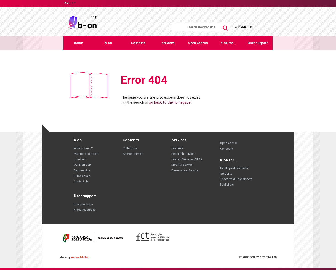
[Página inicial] (82, 22)
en (66, 3)
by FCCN (245, 27)
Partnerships (82, 170)
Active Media (79, 257)
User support (258, 43)
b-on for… (228, 43)
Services (168, 43)
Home (78, 43)
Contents (138, 43)
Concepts (226, 148)
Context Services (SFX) (186, 159)
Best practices (83, 204)
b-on (108, 43)
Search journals (133, 153)
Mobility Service (181, 164)
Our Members (83, 164)
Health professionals (234, 168)
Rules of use (82, 176)
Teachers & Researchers (236, 179)
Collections (130, 148)
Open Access (198, 43)
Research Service (182, 153)
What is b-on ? (83, 148)
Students (226, 173)
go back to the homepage (170, 102)
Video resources (85, 209)
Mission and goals (86, 153)
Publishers (227, 184)
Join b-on (80, 159)
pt (74, 3)
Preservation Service (184, 170)
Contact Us (81, 181)
